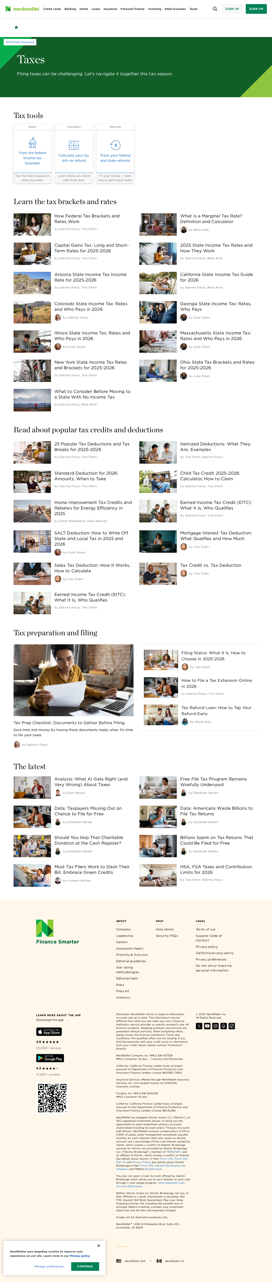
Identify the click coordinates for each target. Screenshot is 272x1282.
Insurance (110, 9)
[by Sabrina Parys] (57, 317)
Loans (96, 9)
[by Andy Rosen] (57, 346)
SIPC (178, 1151)
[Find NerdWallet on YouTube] (207, 1028)
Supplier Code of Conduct (209, 938)
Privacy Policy (141, 1162)
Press (120, 985)
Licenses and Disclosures (167, 1058)
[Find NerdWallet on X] (199, 1028)
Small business (175, 9)
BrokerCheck (153, 1169)
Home (84, 9)
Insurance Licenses (128, 1086)
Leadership (124, 935)
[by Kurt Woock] (57, 792)
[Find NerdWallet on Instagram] (215, 1028)
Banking (70, 9)
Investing (154, 9)
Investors (123, 997)
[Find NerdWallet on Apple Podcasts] (223, 1028)
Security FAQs (167, 935)
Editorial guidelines (131, 961)
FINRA (170, 1151)
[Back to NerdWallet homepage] (16, 27)
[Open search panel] (215, 9)
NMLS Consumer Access (131, 1058)
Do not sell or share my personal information (214, 968)
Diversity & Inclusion (132, 954)
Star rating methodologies (127, 970)
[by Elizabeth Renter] (183, 792)
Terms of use (205, 929)
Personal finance (132, 9)
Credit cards (52, 9)
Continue (85, 1266)
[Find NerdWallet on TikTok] (232, 1028)
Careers (122, 942)
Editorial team (127, 978)
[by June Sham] (183, 317)
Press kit (122, 991)
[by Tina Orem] (183, 546)
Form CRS (166, 1158)
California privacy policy (215, 953)
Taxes (193, 9)
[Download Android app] (50, 1059)
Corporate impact (130, 948)
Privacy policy (207, 946)
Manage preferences (48, 1266)
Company (123, 929)
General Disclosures (167, 1165)
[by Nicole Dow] (184, 721)
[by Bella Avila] (183, 229)
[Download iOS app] (49, 1032)
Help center (165, 929)
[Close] (98, 1245)
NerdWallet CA (174, 1261)
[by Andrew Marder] (57, 880)
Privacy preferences (211, 959)
